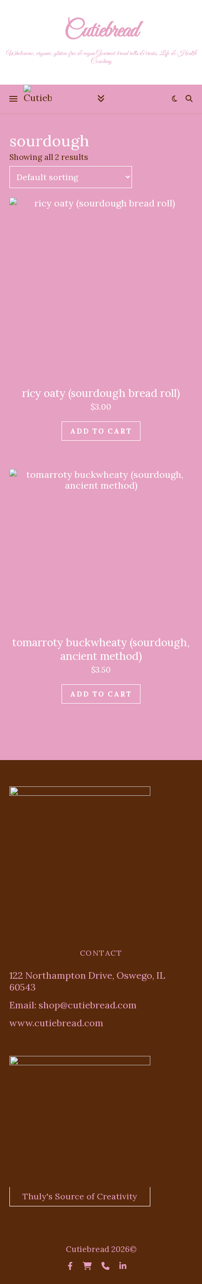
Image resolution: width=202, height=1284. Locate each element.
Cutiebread (101, 31)
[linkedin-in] (122, 1266)
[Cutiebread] (37, 99)
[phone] (106, 1266)
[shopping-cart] (88, 1266)
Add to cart (101, 431)
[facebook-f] (71, 1266)
